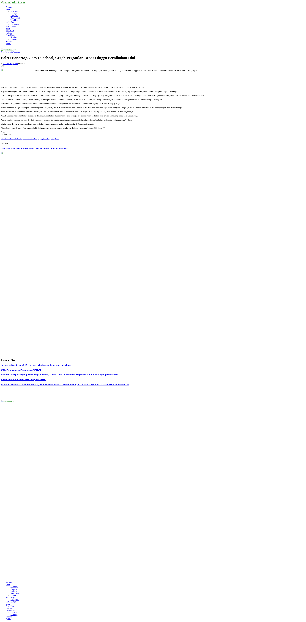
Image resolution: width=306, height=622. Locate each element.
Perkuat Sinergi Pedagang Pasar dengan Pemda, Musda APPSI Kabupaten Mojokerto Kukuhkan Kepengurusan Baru (59, 374)
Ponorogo (16, 52)
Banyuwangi (15, 18)
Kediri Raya (10, 22)
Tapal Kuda (15, 20)
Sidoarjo (14, 14)
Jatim (8, 9)
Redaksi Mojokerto (10, 64)
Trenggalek (15, 24)
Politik (8, 44)
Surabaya (14, 11)
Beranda (9, 7)
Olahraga (14, 39)
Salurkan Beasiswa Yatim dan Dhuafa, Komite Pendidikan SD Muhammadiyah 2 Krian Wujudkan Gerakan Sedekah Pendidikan (65, 384)
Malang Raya (11, 26)
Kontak (8, 397)
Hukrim (9, 33)
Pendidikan (10, 31)
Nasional (9, 41)
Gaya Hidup (10, 35)
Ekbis (8, 29)
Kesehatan (14, 37)
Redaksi (9, 395)
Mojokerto (14, 16)
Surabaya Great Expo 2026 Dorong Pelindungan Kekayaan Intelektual (36, 365)
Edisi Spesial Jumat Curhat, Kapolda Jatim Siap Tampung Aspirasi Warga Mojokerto (30, 139)
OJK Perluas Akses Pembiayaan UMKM (21, 370)
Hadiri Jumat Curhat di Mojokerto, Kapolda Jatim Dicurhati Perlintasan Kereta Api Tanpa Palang (34, 148)
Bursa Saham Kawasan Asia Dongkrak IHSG (23, 379)
